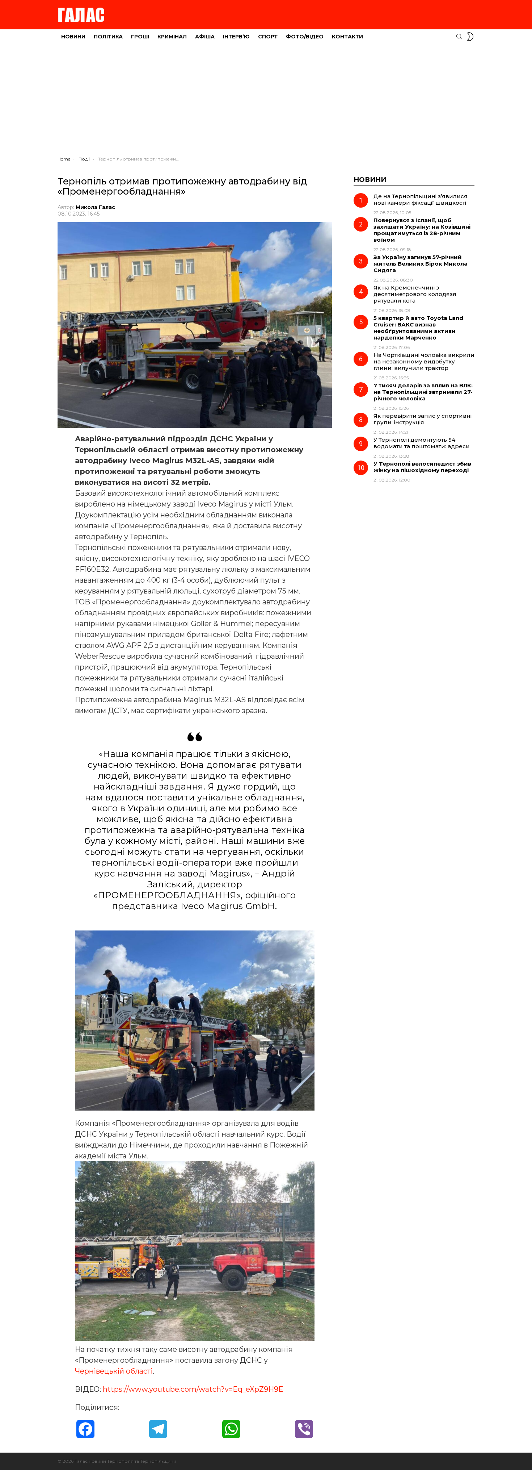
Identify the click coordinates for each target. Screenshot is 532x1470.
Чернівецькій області (114, 1371)
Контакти (347, 36)
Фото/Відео (305, 36)
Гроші (140, 36)
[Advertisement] (266, 102)
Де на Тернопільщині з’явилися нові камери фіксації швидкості (420, 199)
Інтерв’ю (236, 36)
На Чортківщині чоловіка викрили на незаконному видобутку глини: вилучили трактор (423, 361)
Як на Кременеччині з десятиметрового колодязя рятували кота (414, 294)
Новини (73, 36)
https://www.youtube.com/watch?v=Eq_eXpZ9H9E (193, 1389)
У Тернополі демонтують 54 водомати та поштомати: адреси (421, 443)
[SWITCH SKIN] (470, 36)
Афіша (205, 36)
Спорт (268, 36)
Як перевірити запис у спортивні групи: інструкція (422, 419)
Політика (108, 36)
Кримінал (172, 36)
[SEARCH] (459, 36)
